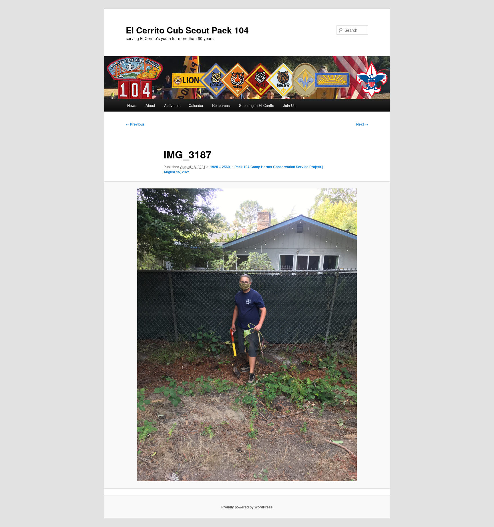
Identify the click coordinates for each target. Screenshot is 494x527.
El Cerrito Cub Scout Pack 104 (187, 30)
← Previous (135, 124)
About (150, 105)
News (131, 105)
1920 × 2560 (220, 166)
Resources (221, 105)
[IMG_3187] (247, 334)
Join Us (289, 105)
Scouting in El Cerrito (256, 105)
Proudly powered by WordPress (247, 507)
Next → (362, 124)
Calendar (196, 105)
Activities (172, 105)
